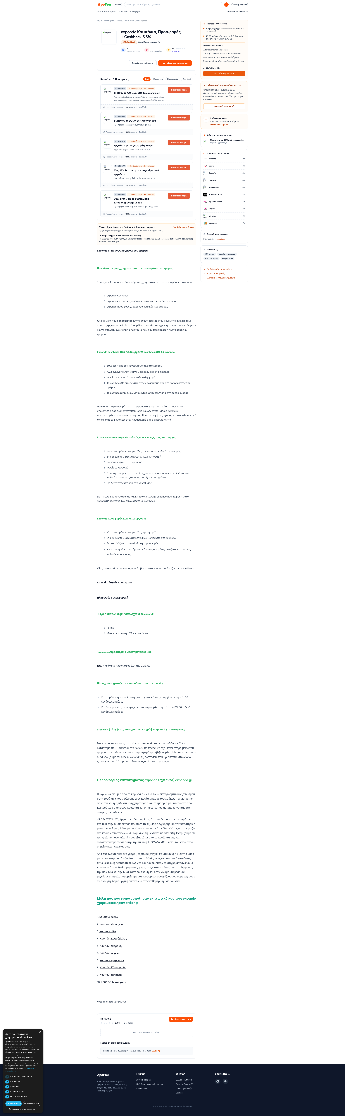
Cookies (179, 1093)
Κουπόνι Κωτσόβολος (113, 938)
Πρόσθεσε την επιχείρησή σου (149, 1084)
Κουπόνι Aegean (110, 953)
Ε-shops (119, 21)
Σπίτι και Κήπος (211, 258)
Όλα (147, 79)
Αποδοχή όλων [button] (13, 1103)
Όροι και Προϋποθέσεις (186, 1084)
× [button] (40, 1032)
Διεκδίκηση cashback (224, 73)
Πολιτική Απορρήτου (185, 1088)
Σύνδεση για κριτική (181, 1019)
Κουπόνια (158, 79)
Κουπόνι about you (111, 924)
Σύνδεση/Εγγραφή (239, 4)
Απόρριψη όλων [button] (31, 1103)
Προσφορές (172, 79)
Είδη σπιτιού (227, 258)
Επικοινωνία (142, 1088)
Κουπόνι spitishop (111, 974)
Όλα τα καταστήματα (106, 12)
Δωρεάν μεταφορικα (131, 21)
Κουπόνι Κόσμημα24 (113, 967)
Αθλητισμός (209, 254)
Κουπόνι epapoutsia (112, 960)
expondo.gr (220, 239)
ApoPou (103, 1075)
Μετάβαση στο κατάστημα (175, 63)
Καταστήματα (109, 21)
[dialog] (23, 1071)
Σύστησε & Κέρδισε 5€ (237, 12)
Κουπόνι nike (107, 931)
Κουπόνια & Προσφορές (129, 12)
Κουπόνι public (108, 916)
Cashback (187, 79)
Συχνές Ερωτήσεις (184, 1080)
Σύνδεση (156, 1051)
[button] (22, 1109)
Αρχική (99, 21)
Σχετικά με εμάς (143, 1080)
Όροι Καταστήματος (147, 42)
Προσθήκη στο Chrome (142, 63)
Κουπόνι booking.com (114, 982)
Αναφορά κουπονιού (224, 106)
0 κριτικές (176, 51)
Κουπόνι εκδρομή (111, 945)
